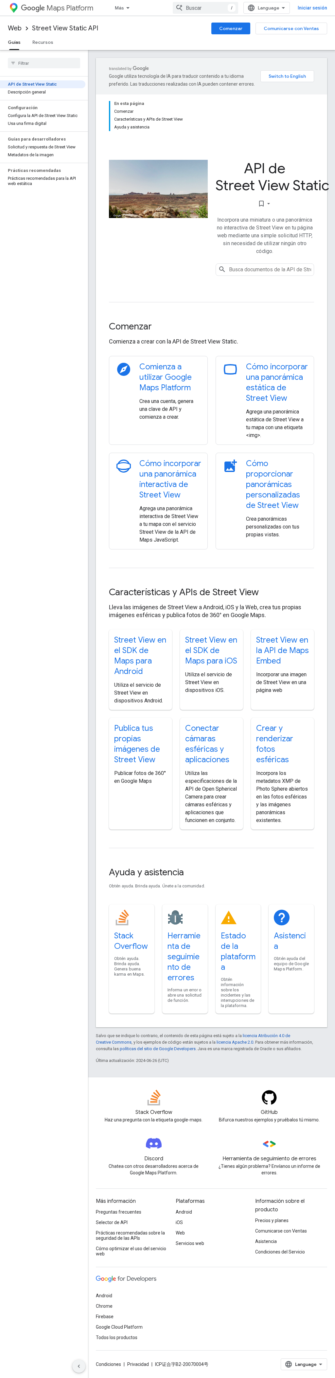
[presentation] (211, 326)
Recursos (42, 42)
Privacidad (138, 1364)
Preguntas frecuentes (118, 1212)
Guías (14, 42)
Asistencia (266, 1241)
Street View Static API (65, 28)
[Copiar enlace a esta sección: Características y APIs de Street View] (267, 593)
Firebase (105, 1316)
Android (184, 1212)
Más (119, 8)
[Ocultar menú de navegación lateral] (78, 1366)
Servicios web (190, 1243)
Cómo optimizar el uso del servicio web (131, 1251)
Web (15, 28)
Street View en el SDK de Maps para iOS (211, 650)
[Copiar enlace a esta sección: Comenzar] (160, 327)
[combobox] (205, 8)
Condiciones (108, 1364)
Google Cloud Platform (119, 1327)
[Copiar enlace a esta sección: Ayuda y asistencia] (192, 873)
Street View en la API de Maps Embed (282, 650)
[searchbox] (44, 63)
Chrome (104, 1306)
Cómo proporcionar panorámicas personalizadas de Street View (273, 484)
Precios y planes (272, 1220)
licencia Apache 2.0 (235, 1042)
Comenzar (230, 28)
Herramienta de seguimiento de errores (184, 957)
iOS (179, 1222)
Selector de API (112, 1222)
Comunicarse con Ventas (291, 28)
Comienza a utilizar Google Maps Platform (165, 377)
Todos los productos (116, 1337)
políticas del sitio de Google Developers (158, 1048)
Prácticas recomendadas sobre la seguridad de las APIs (130, 1235)
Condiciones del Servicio (280, 1251)
